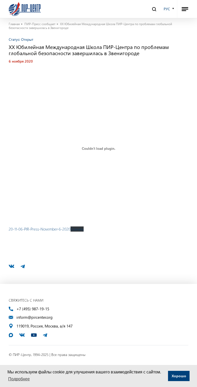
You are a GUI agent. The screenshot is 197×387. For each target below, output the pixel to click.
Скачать (77, 229)
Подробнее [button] (19, 379)
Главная (14, 24)
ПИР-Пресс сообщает (39, 24)
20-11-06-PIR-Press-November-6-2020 (40, 229)
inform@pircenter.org (34, 317)
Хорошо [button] (179, 376)
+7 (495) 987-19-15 (32, 308)
